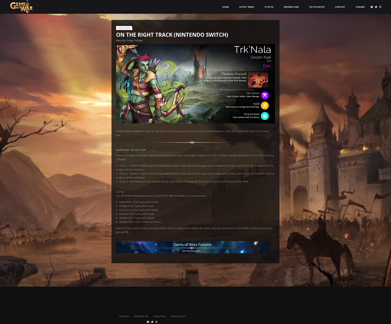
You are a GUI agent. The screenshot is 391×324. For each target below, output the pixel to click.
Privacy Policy (159, 316)
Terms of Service (178, 316)
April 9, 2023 (124, 28)
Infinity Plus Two (141, 316)
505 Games (124, 316)
